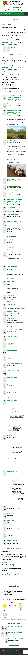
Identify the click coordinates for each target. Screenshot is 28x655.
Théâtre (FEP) (10, 192)
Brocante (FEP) (11, 207)
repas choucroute (11, 513)
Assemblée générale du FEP (14, 329)
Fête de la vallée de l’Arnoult (8, 588)
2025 (14, 44)
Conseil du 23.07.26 (6, 592)
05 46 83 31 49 (16, 8)
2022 (6, 44)
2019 (22, 42)
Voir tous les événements (14, 645)
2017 (17, 42)
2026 (17, 44)
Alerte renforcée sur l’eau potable (9, 590)
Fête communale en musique (14, 391)
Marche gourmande (12, 311)
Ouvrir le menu (7, 13)
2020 (3, 44)
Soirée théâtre (10, 318)
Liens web (9, 652)
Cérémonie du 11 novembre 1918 (15, 638)
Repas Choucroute (12, 336)
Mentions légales (6, 650)
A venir (5, 42)
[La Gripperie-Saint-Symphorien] (14, 3)
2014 (9, 42)
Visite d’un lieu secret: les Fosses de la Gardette (12, 591)
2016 (14, 42)
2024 (11, 44)
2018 (20, 67)
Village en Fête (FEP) (12, 214)
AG (7, 384)
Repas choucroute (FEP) (13, 103)
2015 (11, 42)
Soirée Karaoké (11, 295)
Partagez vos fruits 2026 (7, 594)
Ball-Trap (12, 47)
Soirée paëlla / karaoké (13, 356)
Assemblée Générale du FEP (14, 179)
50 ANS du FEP (11, 140)
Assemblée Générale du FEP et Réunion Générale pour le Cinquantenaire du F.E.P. (15, 97)
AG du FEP (10, 506)
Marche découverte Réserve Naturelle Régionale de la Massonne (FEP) (14, 112)
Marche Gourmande (12, 281)
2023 (9, 44)
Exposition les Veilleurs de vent (15, 632)
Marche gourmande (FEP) (14, 221)
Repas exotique (11, 304)
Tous (3, 42)
